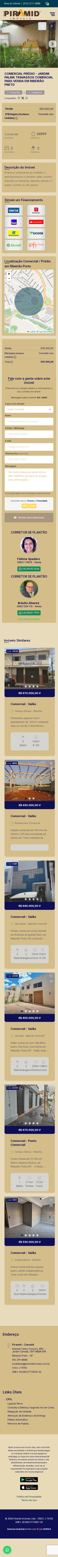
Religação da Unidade (19, 1411)
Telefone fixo (16, 453)
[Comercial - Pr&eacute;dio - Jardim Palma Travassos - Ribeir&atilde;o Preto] (26, 14)
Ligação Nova (15, 1403)
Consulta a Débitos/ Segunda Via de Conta (31, 1407)
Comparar (36, 92)
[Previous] (9, 668)
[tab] (42, 26)
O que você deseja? (14, 404)
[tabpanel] (29, 44)
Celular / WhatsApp (14, 428)
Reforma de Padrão (18, 1423)
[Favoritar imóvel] (51, 652)
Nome (8, 415)
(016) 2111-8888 (31, 3)
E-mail (8, 441)
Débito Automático (18, 1419)
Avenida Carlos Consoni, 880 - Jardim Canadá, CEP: (29, 1350)
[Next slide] (52, 44)
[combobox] (29, 409)
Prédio (29, 74)
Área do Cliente (12, 3)
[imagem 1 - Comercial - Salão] (30, 668)
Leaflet (32, 332)
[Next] (49, 668)
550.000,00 (46, 108)
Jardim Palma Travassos (27, 75)
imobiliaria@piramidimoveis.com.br (31, 1363)
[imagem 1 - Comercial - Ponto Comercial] (30, 1105)
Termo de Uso (29, 1500)
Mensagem (10, 466)
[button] (47, 3)
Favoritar (15, 92)
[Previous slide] (5, 44)
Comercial (14, 74)
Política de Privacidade (29, 1496)
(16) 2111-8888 (19, 1359)
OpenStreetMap (46, 332)
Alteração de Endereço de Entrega (26, 1415)
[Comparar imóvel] (51, 656)
